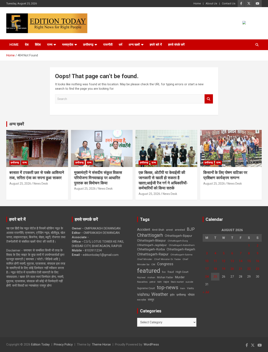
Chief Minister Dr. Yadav (167, 259)
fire (164, 271)
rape (166, 281)
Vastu (190, 288)
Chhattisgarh (150, 235)
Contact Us (228, 3)
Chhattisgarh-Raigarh (181, 249)
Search (209, 99)
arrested (180, 229)
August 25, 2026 (20, 183)
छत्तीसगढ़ (181, 294)
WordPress (151, 344)
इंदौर (172, 294)
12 (223, 261)
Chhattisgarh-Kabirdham (182, 245)
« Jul (206, 292)
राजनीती (107, 45)
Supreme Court (146, 288)
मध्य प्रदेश (141, 300)
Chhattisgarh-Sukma (181, 254)
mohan (151, 277)
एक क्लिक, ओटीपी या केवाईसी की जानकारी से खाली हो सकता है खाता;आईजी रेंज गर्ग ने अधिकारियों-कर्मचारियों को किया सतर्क (163, 180)
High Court (182, 271)
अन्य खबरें (134, 45)
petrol (152, 282)
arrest (169, 229)
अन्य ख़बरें (16, 124)
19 (223, 269)
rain (159, 281)
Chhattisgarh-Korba (151, 249)
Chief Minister (144, 259)
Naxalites (142, 281)
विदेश (38, 45)
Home (197, 3)
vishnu (143, 294)
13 (232, 261)
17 (207, 269)
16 (257, 261)
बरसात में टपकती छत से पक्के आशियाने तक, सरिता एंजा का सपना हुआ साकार (36, 175)
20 (232, 269)
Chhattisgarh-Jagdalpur (152, 245)
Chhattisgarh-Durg (178, 240)
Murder (180, 277)
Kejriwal (141, 277)
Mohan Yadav (165, 277)
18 (215, 269)
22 (249, 269)
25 (215, 276)
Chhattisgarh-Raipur (153, 254)
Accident (143, 230)
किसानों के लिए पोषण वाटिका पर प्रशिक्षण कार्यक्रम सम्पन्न (225, 175)
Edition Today (40, 344)
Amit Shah (158, 229)
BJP (191, 229)
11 (215, 261)
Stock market (177, 282)
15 (249, 261)
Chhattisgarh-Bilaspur (151, 240)
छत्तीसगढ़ (88, 45)
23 (257, 269)
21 (240, 269)
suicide (189, 282)
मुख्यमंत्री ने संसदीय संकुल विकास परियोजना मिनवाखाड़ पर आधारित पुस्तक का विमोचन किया (98, 177)
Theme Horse (101, 344)
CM (153, 264)
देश (27, 45)
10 (207, 261)
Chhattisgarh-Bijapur (178, 235)
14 (240, 261)
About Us (211, 3)
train (182, 288)
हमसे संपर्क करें (176, 45)
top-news (167, 287)
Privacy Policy (63, 344)
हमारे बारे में (156, 45)
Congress (165, 264)
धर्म (120, 45)
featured (148, 270)
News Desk (41, 183)
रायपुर (151, 299)
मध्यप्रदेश (67, 45)
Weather (159, 294)
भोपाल (191, 295)
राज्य (49, 45)
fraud (171, 271)
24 (207, 276)
